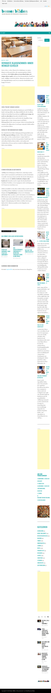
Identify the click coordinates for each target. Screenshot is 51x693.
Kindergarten (40, 543)
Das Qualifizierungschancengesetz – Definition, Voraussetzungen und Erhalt (18, 252)
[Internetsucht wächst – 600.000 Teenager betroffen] (41, 370)
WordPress (28, 690)
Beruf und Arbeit (41, 533)
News (7, 60)
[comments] (45, 616)
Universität (40, 563)
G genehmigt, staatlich (43, 486)
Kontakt (45, 1)
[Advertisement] (18, 95)
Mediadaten (9, 1)
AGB (41, 1)
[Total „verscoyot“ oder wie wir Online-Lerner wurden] (39, 629)
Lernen (39, 546)
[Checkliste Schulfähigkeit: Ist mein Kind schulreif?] (41, 191)
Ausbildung (40, 531)
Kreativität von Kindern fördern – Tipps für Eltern (45, 656)
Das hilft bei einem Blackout (29, 251)
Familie (39, 541)
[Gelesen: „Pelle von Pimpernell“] (39, 620)
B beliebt (39, 481)
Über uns (4, 1)
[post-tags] (48, 616)
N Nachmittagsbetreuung (43, 497)
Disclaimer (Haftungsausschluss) (32, 1)
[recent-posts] (41, 616)
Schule (14, 231)
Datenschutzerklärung (18, 1)
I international (41, 488)
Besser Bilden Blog (42, 536)
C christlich (40, 483)
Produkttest (40, 550)
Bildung (3, 60)
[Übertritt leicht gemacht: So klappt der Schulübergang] (41, 98)
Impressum (4, 3)
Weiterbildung (41, 565)
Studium (39, 560)
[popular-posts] (38, 616)
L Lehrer (39, 493)
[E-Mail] (49, 6)
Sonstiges (40, 558)
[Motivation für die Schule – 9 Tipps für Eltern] (41, 235)
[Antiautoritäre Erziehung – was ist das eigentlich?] (41, 319)
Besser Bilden (13, 690)
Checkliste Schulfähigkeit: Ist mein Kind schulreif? (45, 668)
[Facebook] (45, 6)
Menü (3, 33)
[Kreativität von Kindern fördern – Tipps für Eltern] (39, 653)
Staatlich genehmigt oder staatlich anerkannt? (5, 252)
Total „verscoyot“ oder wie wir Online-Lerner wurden (45, 632)
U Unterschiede (41, 500)
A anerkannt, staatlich (43, 479)
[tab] (38, 616)
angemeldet (9, 269)
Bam (34, 690)
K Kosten (39, 491)
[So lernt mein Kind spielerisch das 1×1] (41, 146)
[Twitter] (47, 6)
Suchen (39, 38)
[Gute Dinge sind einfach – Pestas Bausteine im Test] (39, 642)
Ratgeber (39, 553)
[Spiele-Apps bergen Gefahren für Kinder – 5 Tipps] (41, 277)
